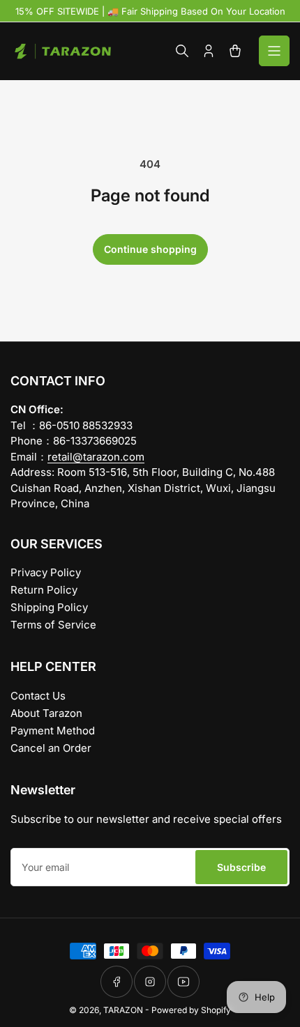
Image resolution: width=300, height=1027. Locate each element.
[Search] (182, 51)
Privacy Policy (45, 572)
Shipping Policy (49, 607)
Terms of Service (53, 624)
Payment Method (52, 730)
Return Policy (43, 589)
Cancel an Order (50, 748)
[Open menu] (274, 51)
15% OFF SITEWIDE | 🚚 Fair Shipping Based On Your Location (150, 11)
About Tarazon (46, 713)
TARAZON (123, 1010)
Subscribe (241, 867)
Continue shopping (150, 249)
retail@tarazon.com (95, 456)
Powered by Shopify (191, 1010)
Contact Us (38, 695)
